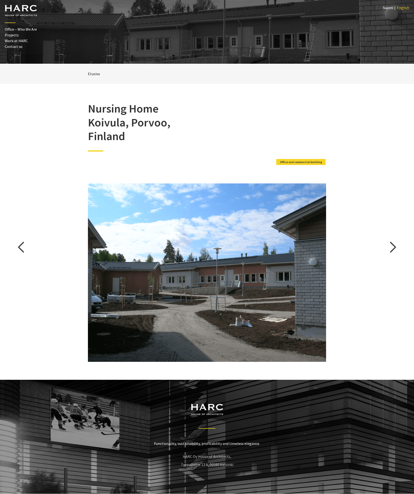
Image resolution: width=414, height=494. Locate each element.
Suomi (388, 7)
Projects (12, 35)
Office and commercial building (301, 162)
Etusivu (94, 73)
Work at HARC (16, 40)
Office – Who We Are (21, 29)
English (403, 7)
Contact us (14, 46)
